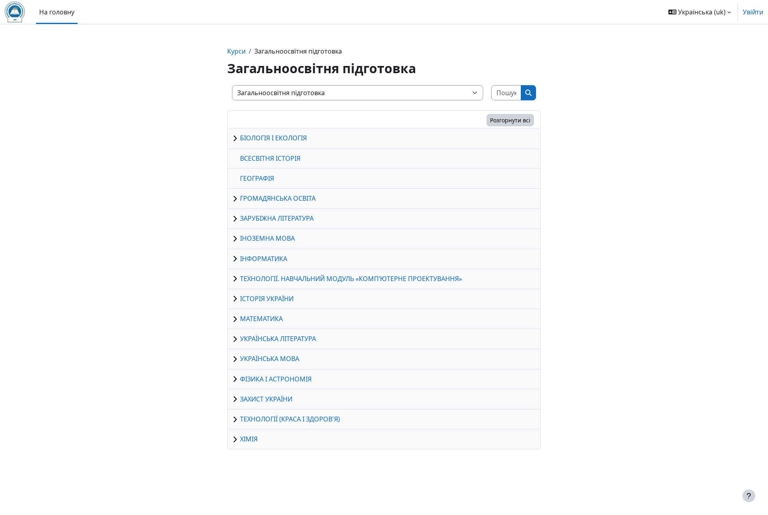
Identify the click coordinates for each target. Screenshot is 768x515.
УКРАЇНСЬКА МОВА (269, 358)
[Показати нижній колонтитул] (748, 495)
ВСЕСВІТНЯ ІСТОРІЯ (270, 158)
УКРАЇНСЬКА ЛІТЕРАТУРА (278, 338)
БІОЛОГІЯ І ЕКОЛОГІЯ (273, 138)
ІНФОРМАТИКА (263, 258)
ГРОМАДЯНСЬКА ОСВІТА (278, 198)
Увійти (753, 12)
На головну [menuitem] (56, 12)
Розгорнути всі (510, 120)
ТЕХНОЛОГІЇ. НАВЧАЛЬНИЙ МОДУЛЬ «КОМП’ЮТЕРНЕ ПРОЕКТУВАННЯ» (351, 278)
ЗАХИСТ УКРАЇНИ (266, 399)
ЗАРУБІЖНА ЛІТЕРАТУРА (277, 218)
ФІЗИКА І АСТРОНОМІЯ (276, 379)
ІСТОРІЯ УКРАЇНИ (267, 298)
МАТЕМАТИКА (261, 318)
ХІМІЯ (249, 439)
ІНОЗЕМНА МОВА (267, 238)
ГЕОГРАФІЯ (257, 178)
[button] (699, 12)
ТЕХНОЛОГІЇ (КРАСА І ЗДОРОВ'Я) (290, 419)
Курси (236, 51)
